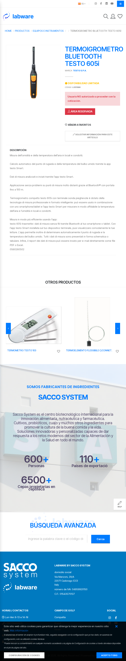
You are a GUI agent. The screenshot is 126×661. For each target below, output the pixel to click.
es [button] (82, 3)
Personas (36, 465)
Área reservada (81, 111)
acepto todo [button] (109, 655)
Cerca (101, 539)
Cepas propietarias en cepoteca (36, 487)
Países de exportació (89, 465)
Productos (22, 30)
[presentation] (8, 328)
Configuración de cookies (24, 655)
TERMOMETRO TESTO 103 (21, 350)
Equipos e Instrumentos (48, 30)
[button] (116, 627)
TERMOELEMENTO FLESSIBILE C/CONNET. (89, 350)
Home (8, 30)
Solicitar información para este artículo (93, 136)
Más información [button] (19, 630)
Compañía (60, 617)
